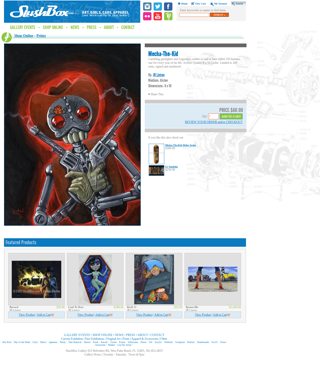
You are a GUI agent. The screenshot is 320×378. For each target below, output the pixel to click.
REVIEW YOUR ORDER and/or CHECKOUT (213, 122)
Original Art (113, 338)
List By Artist (125, 345)
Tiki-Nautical (75, 342)
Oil (150, 342)
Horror (87, 342)
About (109, 27)
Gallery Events (22, 27)
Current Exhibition (72, 338)
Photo (143, 342)
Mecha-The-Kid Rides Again (180, 145)
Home (184, 3)
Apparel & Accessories (144, 338)
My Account (220, 3)
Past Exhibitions (94, 338)
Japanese (53, 342)
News (74, 27)
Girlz (35, 342)
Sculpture (180, 342)
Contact (127, 27)
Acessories (100, 345)
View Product (27, 314)
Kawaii (104, 342)
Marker (111, 345)
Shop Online (53, 27)
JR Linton (158, 75)
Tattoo (43, 342)
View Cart (200, 3)
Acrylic (158, 342)
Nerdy (63, 342)
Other (163, 338)
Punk (95, 342)
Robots (190, 342)
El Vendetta (171, 166)
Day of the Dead (22, 342)
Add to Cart (44, 314)
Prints (41, 36)
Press (91, 27)
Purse (223, 342)
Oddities (168, 342)
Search (239, 3)
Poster (122, 342)
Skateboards (203, 342)
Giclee (113, 342)
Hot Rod (6, 342)
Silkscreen (133, 342)
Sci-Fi (215, 342)
